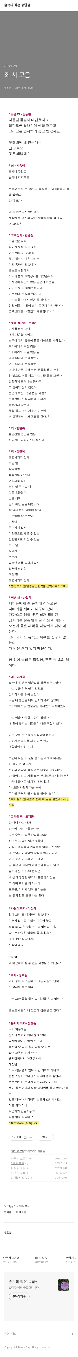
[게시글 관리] (30, 1137)
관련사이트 (10, 1333)
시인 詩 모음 (17, 1151)
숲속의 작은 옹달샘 (17, 5)
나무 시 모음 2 (19, 1158)
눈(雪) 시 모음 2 (20, 1177)
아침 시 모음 (18, 1168)
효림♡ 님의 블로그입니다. (24, 1287)
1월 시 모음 (17, 1163)
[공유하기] (25, 1137)
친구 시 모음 (18, 1172)
